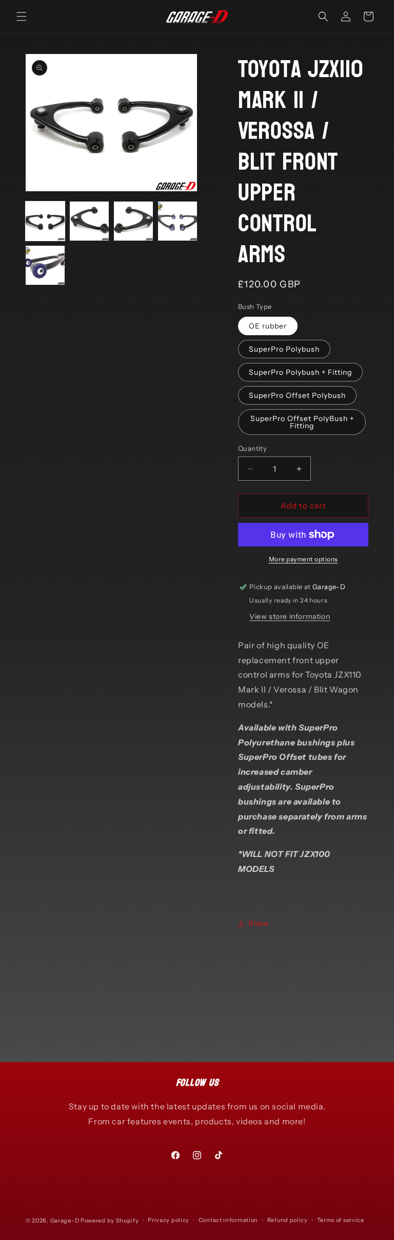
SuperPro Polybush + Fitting (300, 372)
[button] (21, 16)
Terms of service (340, 1220)
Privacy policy (168, 1220)
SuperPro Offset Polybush (297, 395)
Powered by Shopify (110, 1220)
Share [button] (258, 923)
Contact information (228, 1220)
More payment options (303, 559)
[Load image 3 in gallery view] (133, 221)
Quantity (252, 448)
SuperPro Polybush (284, 349)
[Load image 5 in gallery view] (45, 265)
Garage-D (65, 1220)
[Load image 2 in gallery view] (89, 221)
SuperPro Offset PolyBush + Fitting (302, 422)
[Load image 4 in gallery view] (177, 221)
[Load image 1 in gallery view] (45, 221)
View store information (289, 616)
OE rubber (268, 326)
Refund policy (287, 1220)
